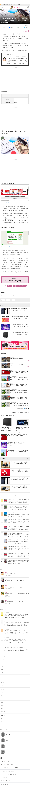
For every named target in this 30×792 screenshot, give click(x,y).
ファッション (3, 679)
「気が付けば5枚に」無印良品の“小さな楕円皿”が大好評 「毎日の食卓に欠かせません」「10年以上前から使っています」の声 (18, 562)
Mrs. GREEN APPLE (10, 734)
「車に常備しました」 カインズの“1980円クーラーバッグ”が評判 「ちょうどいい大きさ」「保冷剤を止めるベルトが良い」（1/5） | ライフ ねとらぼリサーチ (16, 641)
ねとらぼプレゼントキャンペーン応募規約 (10, 767)
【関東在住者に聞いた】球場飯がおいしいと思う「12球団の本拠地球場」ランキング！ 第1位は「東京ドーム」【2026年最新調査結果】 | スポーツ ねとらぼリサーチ (16, 616)
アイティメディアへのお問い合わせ (8, 774)
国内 (2, 702)
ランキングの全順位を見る (15, 281)
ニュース (3, 676)
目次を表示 (25, 31)
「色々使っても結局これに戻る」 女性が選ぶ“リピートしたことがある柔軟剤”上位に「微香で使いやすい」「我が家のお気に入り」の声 (18, 521)
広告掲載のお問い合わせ (6, 780)
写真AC (6, 155)
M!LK (7, 740)
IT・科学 (2, 659)
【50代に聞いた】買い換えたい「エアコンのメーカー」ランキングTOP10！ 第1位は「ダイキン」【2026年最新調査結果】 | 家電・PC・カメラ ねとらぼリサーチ (16, 649)
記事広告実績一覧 (4, 784)
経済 (2, 721)
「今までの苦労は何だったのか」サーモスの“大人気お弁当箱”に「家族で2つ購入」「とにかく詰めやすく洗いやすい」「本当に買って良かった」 (18, 501)
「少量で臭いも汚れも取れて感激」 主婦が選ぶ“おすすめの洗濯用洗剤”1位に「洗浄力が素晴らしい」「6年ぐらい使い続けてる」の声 (18, 541)
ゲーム (2, 669)
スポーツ (3, 672)
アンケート (2, 569)
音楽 (2, 724)
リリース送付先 (4, 777)
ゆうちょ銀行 (8, 246)
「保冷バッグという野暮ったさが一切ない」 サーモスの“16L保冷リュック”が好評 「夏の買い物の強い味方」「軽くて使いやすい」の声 (18, 555)
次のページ (22, 285)
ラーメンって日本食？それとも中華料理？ (14, 587)
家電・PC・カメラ (5, 711)
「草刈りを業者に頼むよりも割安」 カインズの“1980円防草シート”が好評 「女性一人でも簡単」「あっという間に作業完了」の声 (18, 514)
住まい (2, 695)
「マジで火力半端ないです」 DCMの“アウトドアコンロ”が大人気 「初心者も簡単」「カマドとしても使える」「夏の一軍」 (18, 548)
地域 (2, 708)
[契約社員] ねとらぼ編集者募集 (7, 771)
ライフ (2, 685)
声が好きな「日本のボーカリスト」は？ (13, 573)
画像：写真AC (27, 25)
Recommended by (20, 408)
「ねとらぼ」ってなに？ (6, 761)
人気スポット (3, 692)
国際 (2, 705)
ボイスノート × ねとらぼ (8, 295)
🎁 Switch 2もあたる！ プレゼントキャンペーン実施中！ (10, 4)
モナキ (7, 751)
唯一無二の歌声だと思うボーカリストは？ (14, 601)
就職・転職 (3, 715)
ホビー (2, 682)
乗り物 (2, 689)
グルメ (2, 666)
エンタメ (3, 663)
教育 (2, 718)
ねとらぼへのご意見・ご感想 (7, 764)
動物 (2, 698)
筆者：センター (10, 54)
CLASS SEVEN (9, 746)
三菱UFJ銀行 (7, 202)
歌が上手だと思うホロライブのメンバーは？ (14, 580)
